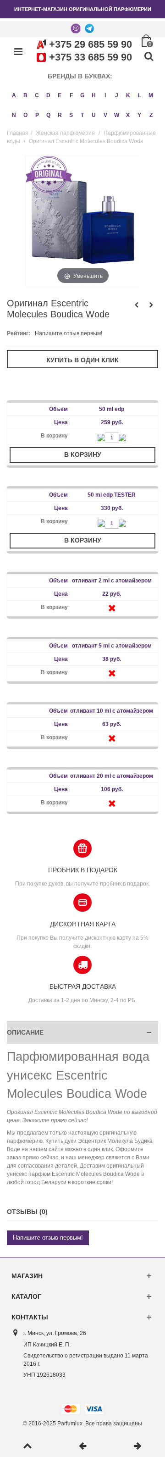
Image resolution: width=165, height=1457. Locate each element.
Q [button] (48, 115)
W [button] (116, 115)
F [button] (71, 95)
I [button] (105, 95)
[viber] (75, 28)
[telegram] (89, 28)
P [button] (37, 115)
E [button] (59, 95)
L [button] (139, 95)
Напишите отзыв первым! (68, 333)
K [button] (128, 95)
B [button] (25, 95)
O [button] (25, 115)
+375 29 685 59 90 (90, 44)
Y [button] (139, 115)
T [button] (82, 115)
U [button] (94, 115)
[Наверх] (27, 1446)
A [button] (14, 95)
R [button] (60, 115)
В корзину (82, 454)
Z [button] (151, 115)
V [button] (105, 115)
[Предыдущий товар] (82, 1446)
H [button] (94, 95)
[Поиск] (148, 56)
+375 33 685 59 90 (90, 57)
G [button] (82, 95)
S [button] (71, 115)
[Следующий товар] (137, 1446)
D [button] (48, 95)
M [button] (150, 95)
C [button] (37, 95)
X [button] (128, 115)
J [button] (116, 95)
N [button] (14, 115)
